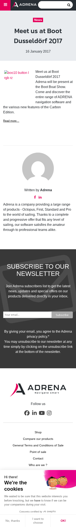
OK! (63, 520)
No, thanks (12, 520)
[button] (27, 413)
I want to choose (38, 520)
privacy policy (37, 336)
